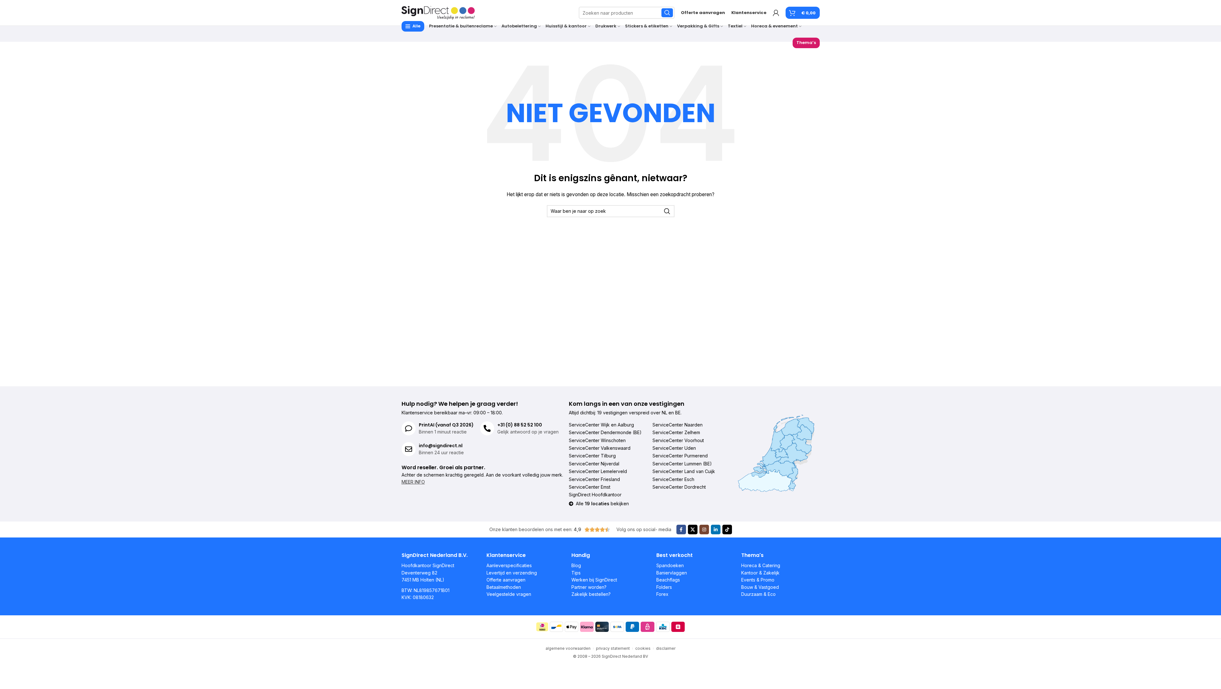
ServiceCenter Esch (673, 479)
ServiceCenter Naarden (677, 424)
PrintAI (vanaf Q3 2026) (446, 425)
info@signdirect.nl (441, 445)
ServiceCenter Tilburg (592, 455)
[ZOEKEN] (667, 12)
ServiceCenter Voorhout (678, 440)
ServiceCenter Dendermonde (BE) (605, 432)
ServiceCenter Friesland (594, 479)
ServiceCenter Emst (589, 487)
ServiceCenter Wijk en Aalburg (601, 424)
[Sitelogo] (438, 12)
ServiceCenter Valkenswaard (599, 448)
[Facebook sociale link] (681, 529)
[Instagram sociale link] (704, 529)
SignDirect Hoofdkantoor (595, 494)
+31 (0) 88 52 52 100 (519, 425)
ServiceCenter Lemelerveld (598, 471)
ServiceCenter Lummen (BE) (682, 463)
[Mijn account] (776, 12)
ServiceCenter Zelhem (676, 432)
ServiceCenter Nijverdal (594, 463)
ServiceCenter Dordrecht (679, 487)
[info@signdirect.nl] (409, 449)
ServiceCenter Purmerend (680, 455)
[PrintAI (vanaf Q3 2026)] (409, 428)
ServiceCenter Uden (674, 448)
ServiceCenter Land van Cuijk (683, 471)
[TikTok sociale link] (727, 529)
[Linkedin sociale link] (715, 529)
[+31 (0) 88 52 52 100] (487, 428)
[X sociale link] (692, 529)
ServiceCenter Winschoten (597, 440)
